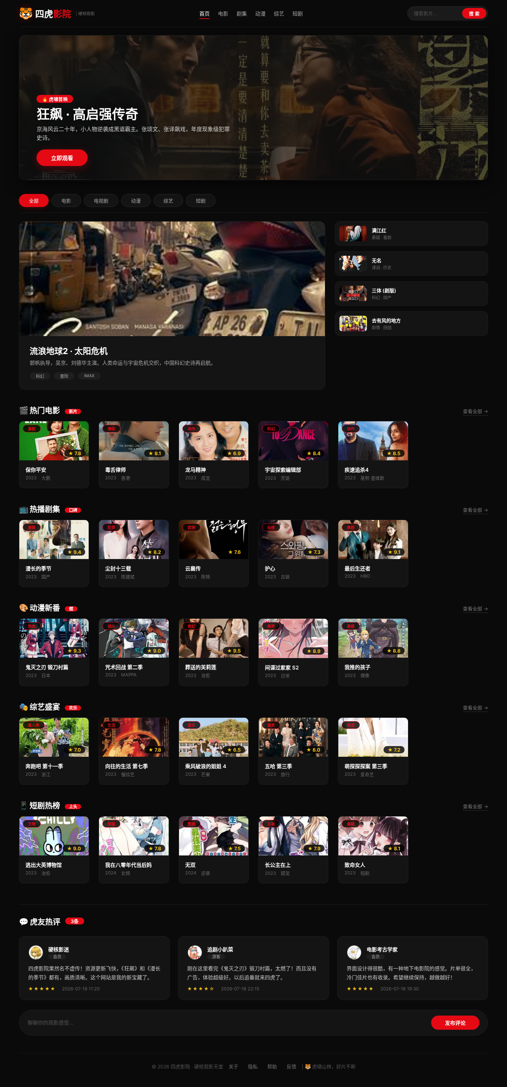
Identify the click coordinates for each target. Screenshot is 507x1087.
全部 (34, 201)
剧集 (242, 13)
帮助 (272, 1066)
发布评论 (455, 1023)
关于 (233, 1066)
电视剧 (101, 201)
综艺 (279, 13)
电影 (223, 13)
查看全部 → (475, 411)
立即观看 (62, 158)
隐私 (253, 1066)
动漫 (260, 13)
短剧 (297, 13)
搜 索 (474, 13)
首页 (204, 13)
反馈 (291, 1066)
